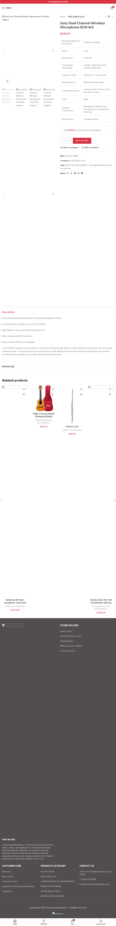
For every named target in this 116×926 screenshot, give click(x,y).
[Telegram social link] (82, 173)
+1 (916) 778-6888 (88, 879)
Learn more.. (39, 858)
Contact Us (7, 891)
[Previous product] (105, 16)
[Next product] (112, 16)
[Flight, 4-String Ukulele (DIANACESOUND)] (44, 398)
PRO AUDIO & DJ (76, 16)
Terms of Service (67, 650)
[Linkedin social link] (78, 173)
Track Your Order (9, 881)
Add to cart (82, 140)
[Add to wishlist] (24, 389)
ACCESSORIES (47, 871)
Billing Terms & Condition (71, 646)
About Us (6, 871)
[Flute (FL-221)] (72, 404)
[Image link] (12, 729)
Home (62, 16)
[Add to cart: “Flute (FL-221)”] (81, 394)
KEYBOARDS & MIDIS (51, 891)
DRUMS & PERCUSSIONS (52, 896)
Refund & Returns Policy (71, 636)
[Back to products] (108, 16)
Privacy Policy (66, 631)
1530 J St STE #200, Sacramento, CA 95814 (96, 873)
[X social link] (71, 173)
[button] (5, 51)
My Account (7, 876)
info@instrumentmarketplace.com (94, 884)
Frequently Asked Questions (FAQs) (18, 886)
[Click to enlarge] (7, 81)
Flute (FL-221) (72, 426)
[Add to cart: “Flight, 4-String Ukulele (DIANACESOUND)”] (52, 394)
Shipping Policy (66, 641)
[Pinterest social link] (75, 173)
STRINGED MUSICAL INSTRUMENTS (58, 881)
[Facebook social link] (67, 173)
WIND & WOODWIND (15, 606)
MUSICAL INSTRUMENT (76, 165)
